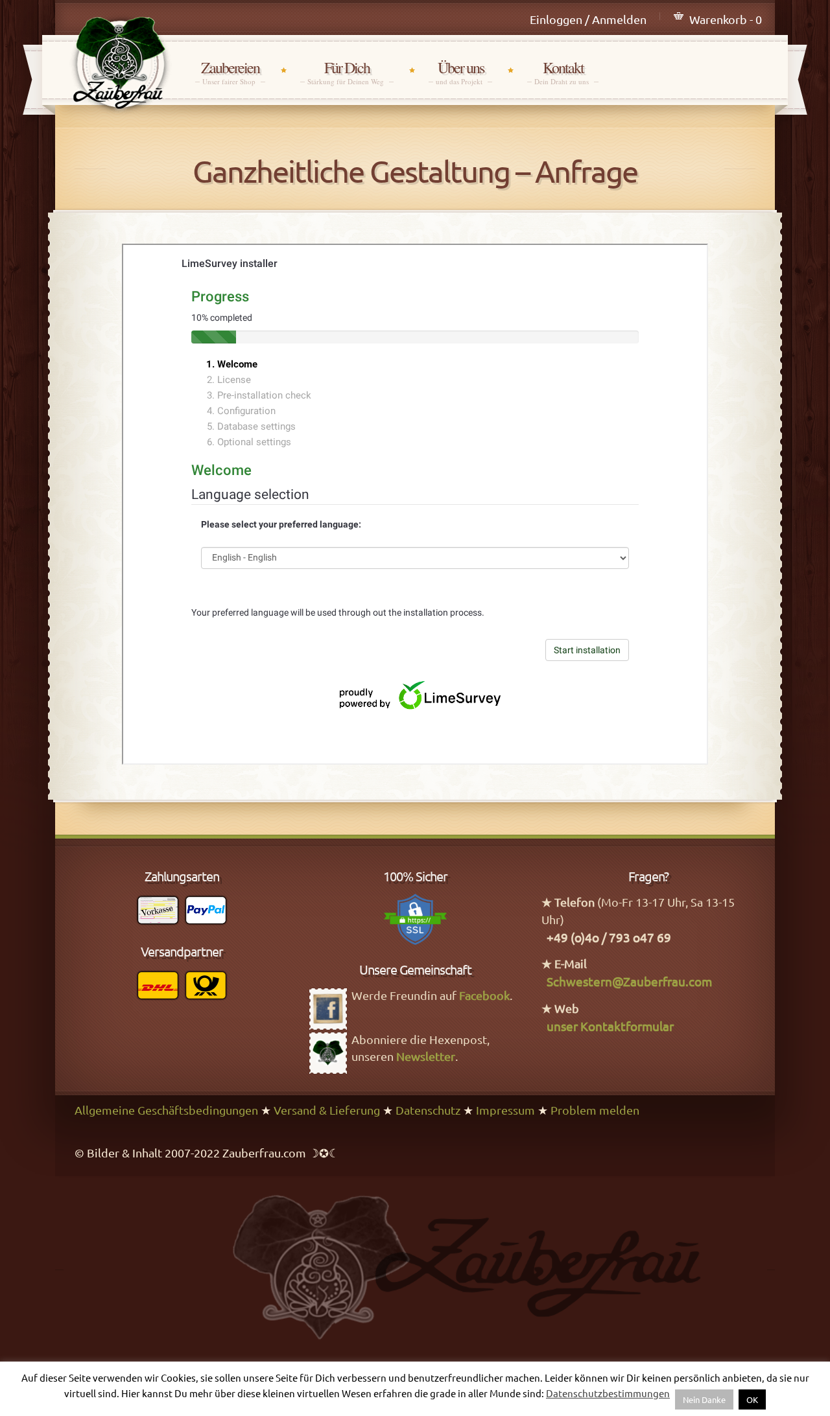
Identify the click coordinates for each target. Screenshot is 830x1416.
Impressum (505, 1110)
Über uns (460, 72)
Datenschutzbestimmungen (608, 1393)
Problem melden (595, 1110)
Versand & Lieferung (327, 1110)
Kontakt (562, 72)
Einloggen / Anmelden (588, 19)
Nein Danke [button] (704, 1399)
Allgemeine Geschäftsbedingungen (166, 1110)
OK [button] (752, 1399)
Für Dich (346, 72)
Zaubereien (230, 72)
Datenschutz (428, 1110)
